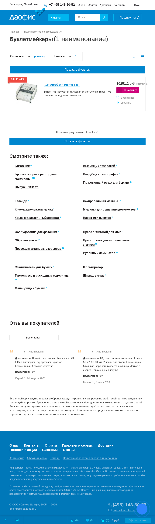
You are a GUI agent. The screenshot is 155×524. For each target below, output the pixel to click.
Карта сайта (16, 457)
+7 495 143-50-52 (62, 4)
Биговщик (22, 166)
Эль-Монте (31, 4)
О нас (81, 4)
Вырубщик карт (27, 187)
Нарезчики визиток (97, 217)
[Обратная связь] (17, 520)
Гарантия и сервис (77, 445)
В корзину (130, 90)
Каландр (21, 201)
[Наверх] (5, 520)
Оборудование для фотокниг (36, 232)
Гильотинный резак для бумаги (106, 182)
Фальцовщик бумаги (30, 288)
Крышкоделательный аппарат (37, 217)
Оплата (92, 4)
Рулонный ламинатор (99, 253)
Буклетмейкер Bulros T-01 (62, 85)
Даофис (27, 15)
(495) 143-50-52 (129, 504)
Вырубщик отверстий (99, 166)
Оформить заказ (138, 520)
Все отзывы (33, 337)
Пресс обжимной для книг (102, 232)
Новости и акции (23, 450)
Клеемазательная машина (34, 209)
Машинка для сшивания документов (109, 209)
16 (76, 56)
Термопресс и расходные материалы (42, 275)
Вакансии (50, 450)
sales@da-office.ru (124, 510)
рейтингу (39, 56)
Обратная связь (37, 457)
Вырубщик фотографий (101, 174)
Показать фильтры (77, 69)
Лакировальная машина (101, 201)
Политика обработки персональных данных (90, 457)
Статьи (68, 450)
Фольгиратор (93, 267)
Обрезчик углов (26, 240)
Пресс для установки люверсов (38, 248)
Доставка (105, 4)
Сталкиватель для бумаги (34, 267)
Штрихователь (94, 275)
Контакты (119, 4)
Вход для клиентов (139, 5)
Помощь (55, 457)
